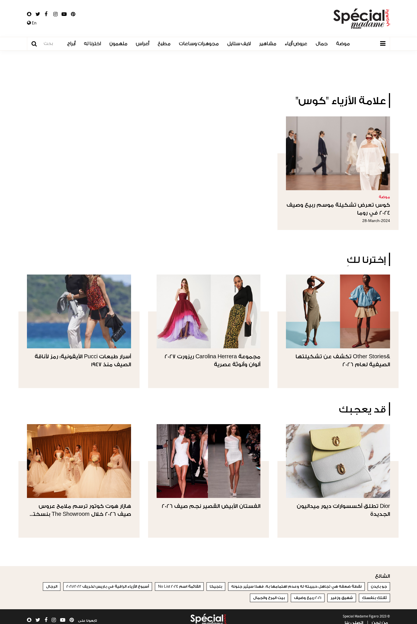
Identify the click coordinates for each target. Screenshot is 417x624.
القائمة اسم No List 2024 (179, 586)
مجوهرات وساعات (199, 43)
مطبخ (164, 43)
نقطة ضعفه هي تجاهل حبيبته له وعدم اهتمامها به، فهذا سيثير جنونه (296, 586)
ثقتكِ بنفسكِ (374, 598)
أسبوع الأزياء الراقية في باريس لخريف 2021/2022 (107, 586)
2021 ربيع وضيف (307, 598)
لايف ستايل (239, 43)
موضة (343, 43)
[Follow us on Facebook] (46, 14)
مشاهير (267, 43)
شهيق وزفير (341, 598)
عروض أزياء (296, 43)
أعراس (142, 43)
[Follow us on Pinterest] (73, 14)
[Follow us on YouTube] (64, 14)
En (34, 23)
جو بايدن (379, 586)
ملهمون (118, 43)
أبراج (71, 43)
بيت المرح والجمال (269, 598)
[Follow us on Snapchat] (29, 14)
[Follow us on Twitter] (37, 14)
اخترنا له (92, 43)
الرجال (51, 586)
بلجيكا (216, 586)
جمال (322, 43)
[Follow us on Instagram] (55, 14)
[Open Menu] (383, 44)
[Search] (37, 44)
